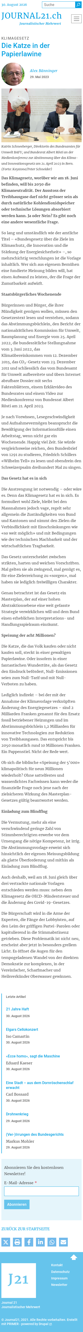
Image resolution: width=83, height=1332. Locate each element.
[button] (5, 1242)
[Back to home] (31, 18)
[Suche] (78, 4)
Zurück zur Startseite (25, 1229)
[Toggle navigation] (76, 18)
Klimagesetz (15, 38)
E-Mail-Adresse (18, 1182)
